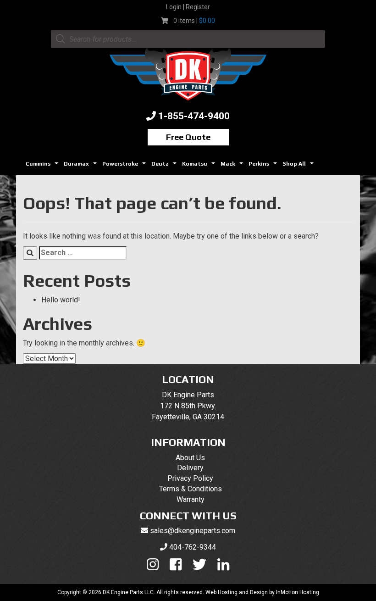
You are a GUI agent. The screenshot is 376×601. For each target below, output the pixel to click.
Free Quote (188, 137)
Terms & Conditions (190, 488)
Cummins (43, 166)
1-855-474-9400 (194, 116)
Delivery (190, 467)
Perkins (264, 166)
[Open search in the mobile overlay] (188, 39)
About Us (190, 457)
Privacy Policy (190, 478)
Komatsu (199, 166)
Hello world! (60, 299)
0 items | (194, 20)
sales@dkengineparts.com (192, 530)
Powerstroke (125, 166)
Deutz (165, 166)
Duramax (81, 166)
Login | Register (188, 7)
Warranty (191, 499)
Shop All (299, 166)
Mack (233, 166)
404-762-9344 (192, 547)
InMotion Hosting (297, 592)
